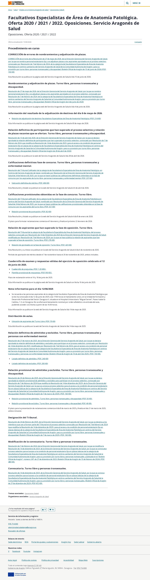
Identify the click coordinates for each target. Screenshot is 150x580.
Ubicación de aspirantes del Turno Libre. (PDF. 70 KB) (33, 321)
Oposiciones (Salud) (57, 10)
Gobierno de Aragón (16, 568)
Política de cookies (29, 560)
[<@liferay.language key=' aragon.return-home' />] (16, 3)
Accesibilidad (68, 560)
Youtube (26, 551)
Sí (45, 510)
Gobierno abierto (94, 542)
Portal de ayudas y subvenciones (44, 542)
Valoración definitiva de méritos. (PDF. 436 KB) (30, 183)
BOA (26, 542)
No (53, 510)
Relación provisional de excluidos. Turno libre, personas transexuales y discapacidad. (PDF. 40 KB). (52, 403)
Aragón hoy (66, 542)
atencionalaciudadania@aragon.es (22, 527)
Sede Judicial (79, 542)
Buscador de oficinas (16, 531)
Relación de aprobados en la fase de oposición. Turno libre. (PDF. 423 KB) (42, 245)
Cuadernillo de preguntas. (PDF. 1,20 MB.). (29, 269)
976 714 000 (13, 524)
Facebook (16, 551)
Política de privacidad (50, 560)
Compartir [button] (138, 42)
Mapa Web (83, 560)
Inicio (10, 10)
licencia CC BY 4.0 (34, 565)
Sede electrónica (15, 542)
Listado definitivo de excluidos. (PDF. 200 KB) (30, 363)
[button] (127, 3)
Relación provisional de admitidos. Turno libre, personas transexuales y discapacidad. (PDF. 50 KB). (52, 398)
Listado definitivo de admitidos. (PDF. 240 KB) (30, 359)
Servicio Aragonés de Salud (39, 496)
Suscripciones (98, 560)
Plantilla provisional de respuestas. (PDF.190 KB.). (32, 272)
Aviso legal (12, 560)
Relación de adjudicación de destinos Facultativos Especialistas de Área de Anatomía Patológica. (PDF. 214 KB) (56, 118)
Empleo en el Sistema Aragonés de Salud (33, 10)
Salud (16, 10)
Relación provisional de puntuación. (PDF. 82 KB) (31, 211)
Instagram (37, 551)
